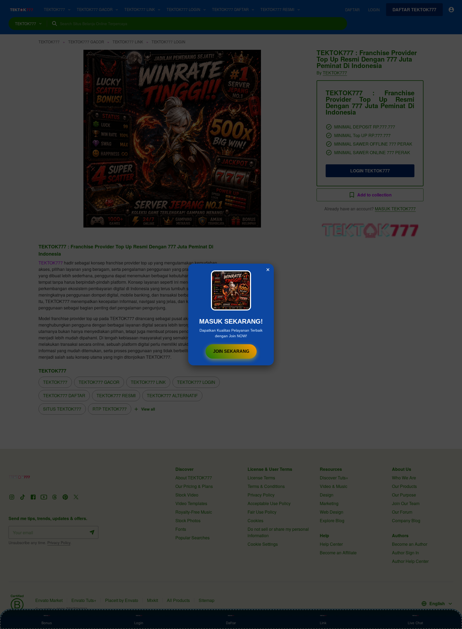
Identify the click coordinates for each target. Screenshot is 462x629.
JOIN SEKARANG (231, 351)
